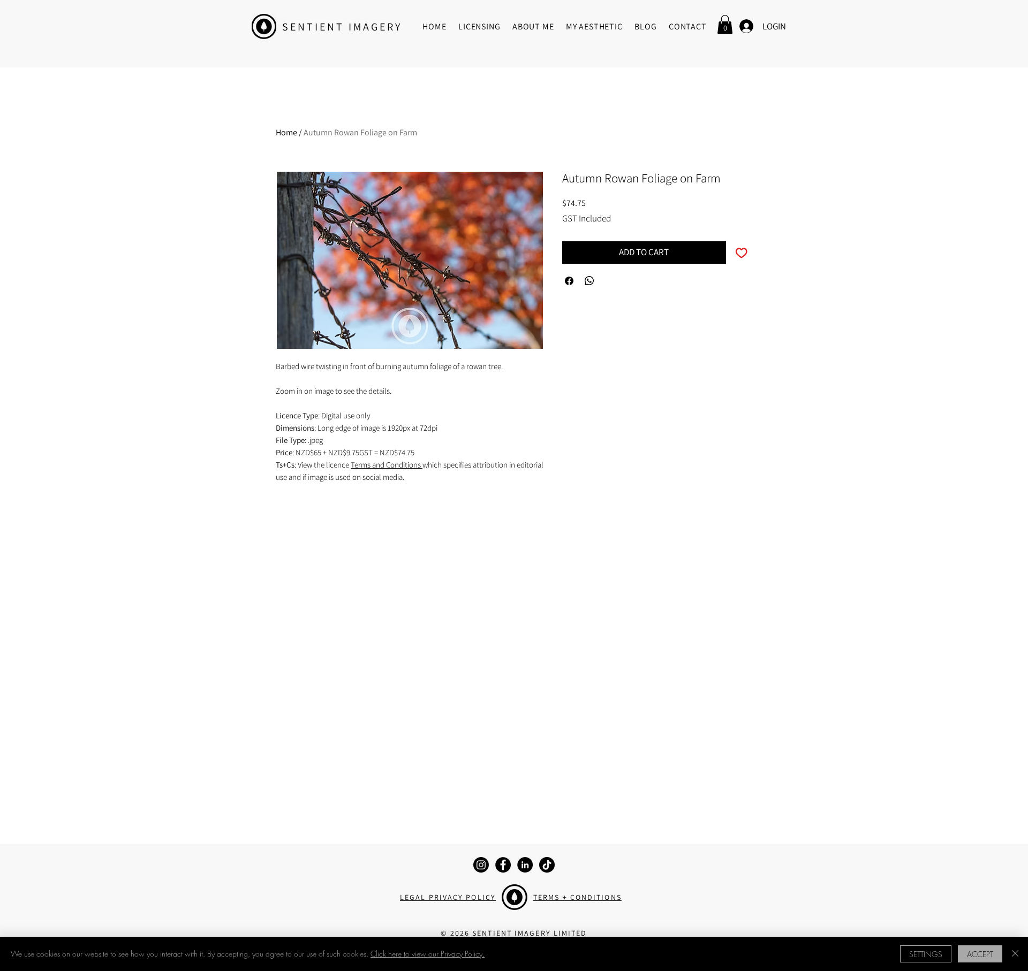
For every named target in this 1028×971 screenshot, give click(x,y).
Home (286, 132)
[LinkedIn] (525, 865)
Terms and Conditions (386, 465)
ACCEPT (980, 954)
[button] (725, 24)
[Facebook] (503, 865)
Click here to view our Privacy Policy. (428, 954)
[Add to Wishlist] (741, 252)
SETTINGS (925, 954)
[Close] (1015, 953)
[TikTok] (547, 865)
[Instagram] (481, 865)
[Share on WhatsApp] (589, 280)
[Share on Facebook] (569, 280)
